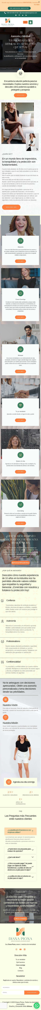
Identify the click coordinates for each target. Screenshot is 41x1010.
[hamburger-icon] (25, 22)
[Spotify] (15, 15)
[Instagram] (19, 15)
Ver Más (20, 261)
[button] (37, 1006)
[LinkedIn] (26, 15)
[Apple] (22, 15)
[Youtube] (20, 949)
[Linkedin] (24, 949)
